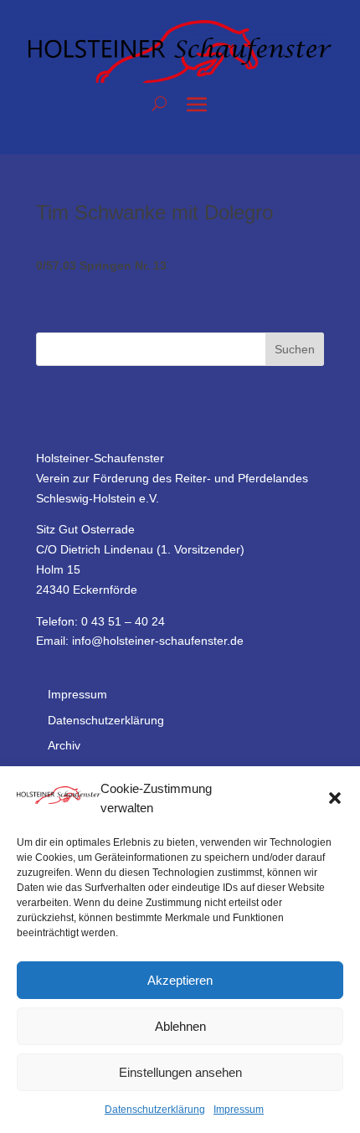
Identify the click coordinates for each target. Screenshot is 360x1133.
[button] (335, 798)
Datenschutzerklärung (155, 1109)
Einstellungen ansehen (180, 1072)
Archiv (64, 745)
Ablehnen (180, 1026)
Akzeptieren (180, 980)
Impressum (238, 1109)
